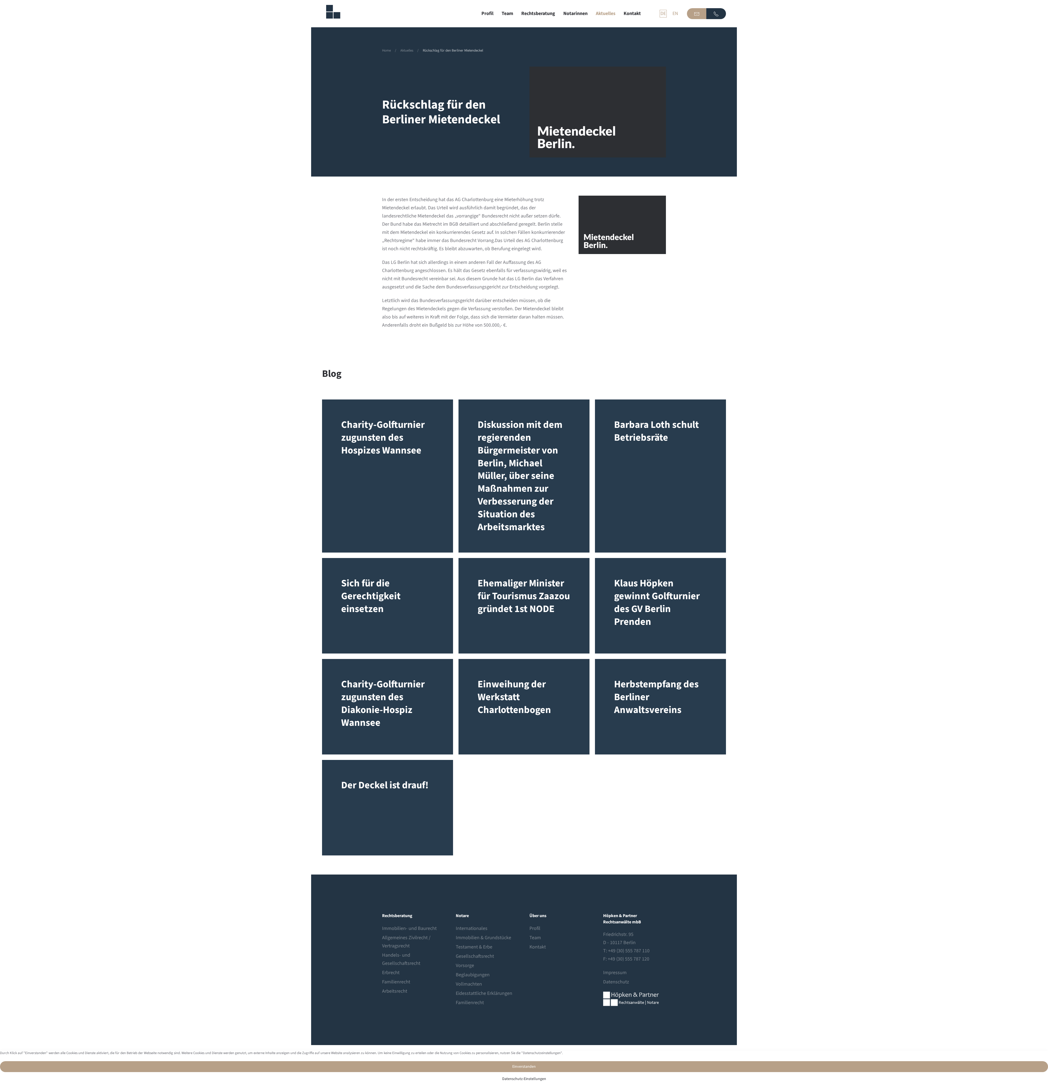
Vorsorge (465, 965)
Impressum (615, 972)
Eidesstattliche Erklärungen (484, 993)
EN (675, 13)
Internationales (471, 928)
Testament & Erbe (474, 947)
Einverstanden (524, 1066)
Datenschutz (616, 981)
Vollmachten (469, 984)
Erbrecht (391, 972)
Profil (487, 13)
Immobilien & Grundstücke (483, 937)
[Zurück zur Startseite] (331, 13)
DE (663, 13)
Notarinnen (575, 13)
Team (507, 13)
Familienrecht (396, 981)
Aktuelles (605, 13)
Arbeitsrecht (394, 991)
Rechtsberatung (538, 13)
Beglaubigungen (473, 974)
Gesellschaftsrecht (475, 956)
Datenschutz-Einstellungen (524, 1079)
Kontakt (632, 13)
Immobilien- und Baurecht (409, 928)
